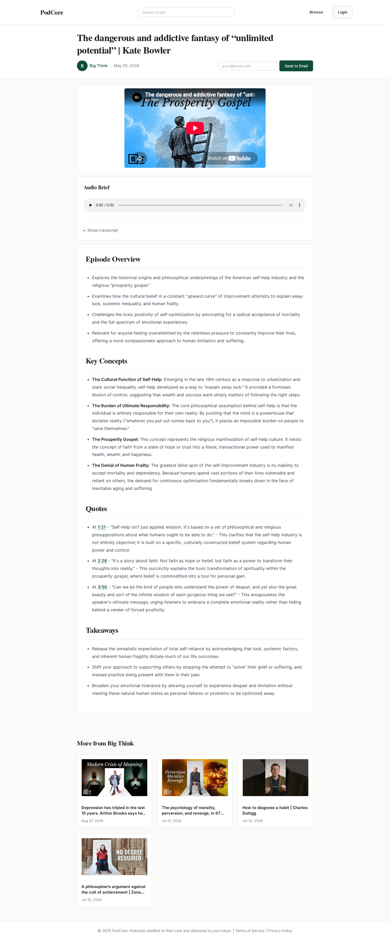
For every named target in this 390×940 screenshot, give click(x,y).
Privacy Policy (280, 930)
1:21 (102, 527)
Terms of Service (250, 930)
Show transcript (102, 230)
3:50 (102, 587)
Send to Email (296, 66)
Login (342, 12)
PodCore (51, 12)
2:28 (102, 560)
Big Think (98, 65)
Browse (316, 12)
